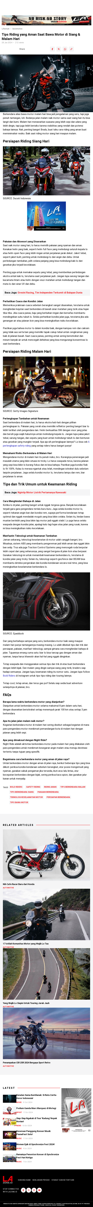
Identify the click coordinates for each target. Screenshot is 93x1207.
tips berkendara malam (72, 787)
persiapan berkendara (58, 797)
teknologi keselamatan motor (26, 797)
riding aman (50, 787)
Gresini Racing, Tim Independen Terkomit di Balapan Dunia (50, 292)
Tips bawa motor (19, 802)
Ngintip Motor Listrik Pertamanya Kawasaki (42, 492)
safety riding (33, 787)
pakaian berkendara (48, 792)
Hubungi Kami (24, 1180)
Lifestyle (5, 29)
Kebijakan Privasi (41, 1180)
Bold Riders (9, 675)
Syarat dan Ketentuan (63, 1180)
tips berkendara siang (22, 792)
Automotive (17, 29)
